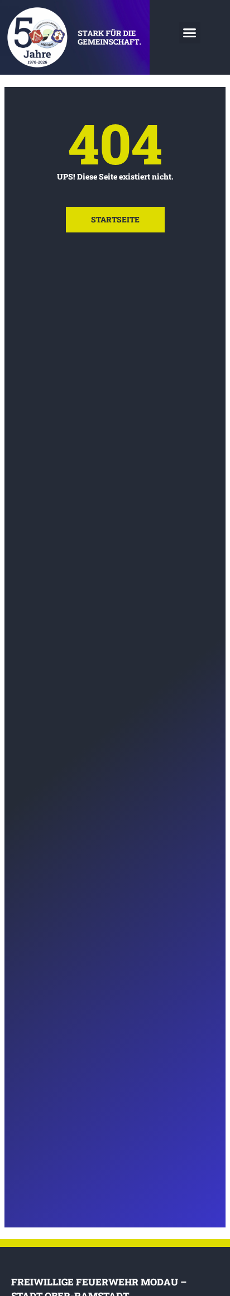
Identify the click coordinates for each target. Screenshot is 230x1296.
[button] (189, 32)
